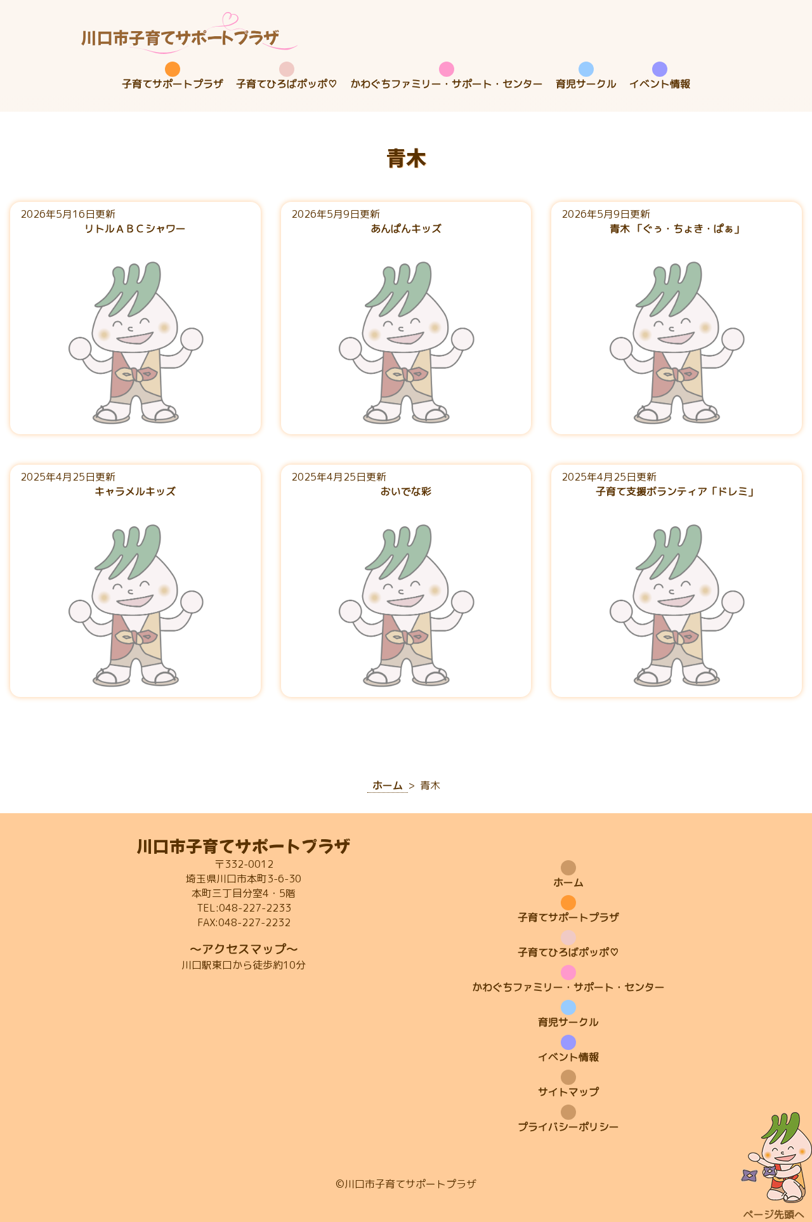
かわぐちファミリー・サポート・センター (446, 84)
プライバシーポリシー (568, 1127)
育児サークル (586, 84)
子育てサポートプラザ (172, 84)
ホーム (568, 882)
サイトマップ (568, 1092)
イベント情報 (659, 84)
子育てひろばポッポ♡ (286, 84)
